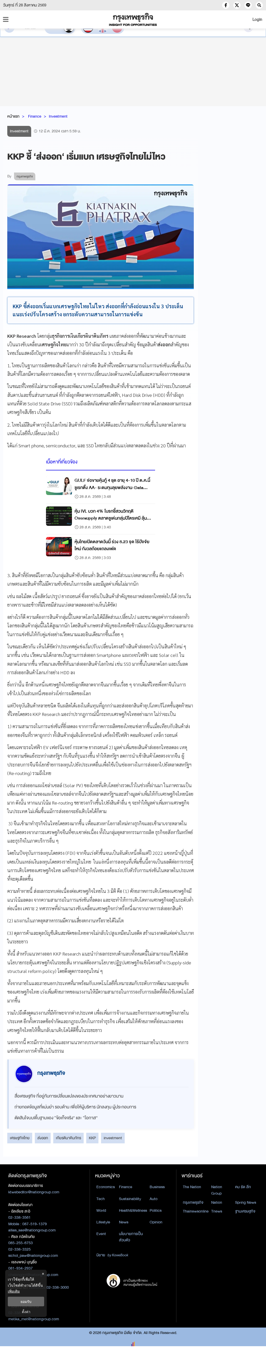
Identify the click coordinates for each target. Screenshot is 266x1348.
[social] (225, 5)
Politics (156, 1210)
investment (113, 1138)
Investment (58, 116)
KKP (92, 1138)
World (101, 1210)
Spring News (245, 1202)
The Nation (192, 1187)
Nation (216, 1202)
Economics (105, 1187)
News (123, 1222)
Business (157, 1187)
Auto (153, 1198)
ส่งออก (42, 1138)
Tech (100, 1198)
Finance (34, 116)
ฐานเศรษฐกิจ (245, 1211)
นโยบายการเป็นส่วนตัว (131, 1237)
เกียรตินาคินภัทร (68, 1138)
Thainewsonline (196, 1211)
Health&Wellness (133, 1210)
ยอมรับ (26, 1301)
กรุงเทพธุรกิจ (193, 1202)
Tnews (216, 1211)
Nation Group (216, 1190)
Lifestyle (103, 1222)
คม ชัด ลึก (243, 1187)
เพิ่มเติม (14, 1291)
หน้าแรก (13, 116)
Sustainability (130, 1198)
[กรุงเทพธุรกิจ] (133, 19)
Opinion (156, 1222)
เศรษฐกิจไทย (20, 1138)
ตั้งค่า (26, 1311)
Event (101, 1233)
